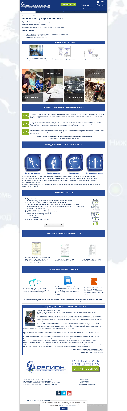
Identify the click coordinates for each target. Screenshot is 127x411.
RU (101, 1)
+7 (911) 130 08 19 (85, 6)
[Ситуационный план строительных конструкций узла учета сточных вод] (36, 50)
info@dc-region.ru (100, 6)
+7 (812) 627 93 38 (100, 4)
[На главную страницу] (35, 5)
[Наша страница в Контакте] (58, 393)
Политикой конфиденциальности (67, 405)
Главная (24, 15)
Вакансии (48, 12)
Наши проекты (77, 12)
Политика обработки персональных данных (38, 400)
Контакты (93, 12)
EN (103, 1)
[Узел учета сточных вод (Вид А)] (91, 51)
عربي (105, 1)
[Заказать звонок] (63, 365)
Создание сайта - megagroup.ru (95, 405)
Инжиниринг (68, 12)
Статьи (86, 12)
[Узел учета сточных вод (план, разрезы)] (64, 51)
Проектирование (58, 12)
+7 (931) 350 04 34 (85, 4)
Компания (40, 12)
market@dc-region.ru (51, 384)
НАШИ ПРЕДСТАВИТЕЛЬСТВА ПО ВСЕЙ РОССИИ (91, 8)
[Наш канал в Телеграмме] (63, 393)
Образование (102, 12)
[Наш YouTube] (69, 393)
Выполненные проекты (39, 15)
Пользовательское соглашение (35, 398)
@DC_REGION (92, 384)
